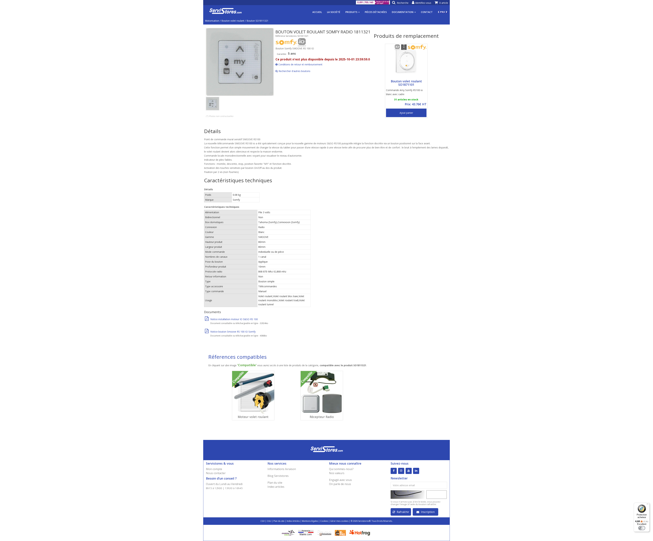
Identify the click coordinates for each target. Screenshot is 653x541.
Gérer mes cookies (339, 521)
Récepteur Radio (322, 417)
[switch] (641, 528)
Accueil (317, 12)
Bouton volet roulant (232, 20)
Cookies (324, 521)
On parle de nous (340, 484)
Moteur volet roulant (253, 417)
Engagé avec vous (340, 480)
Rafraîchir (403, 512)
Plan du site (274, 483)
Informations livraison (281, 469)
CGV (263, 521)
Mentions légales (310, 521)
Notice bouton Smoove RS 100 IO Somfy (233, 331)
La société (333, 12)
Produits (351, 12)
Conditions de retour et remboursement (300, 64)
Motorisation (212, 20)
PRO (442, 12)
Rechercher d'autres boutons (294, 71)
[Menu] (648, 505)
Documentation (403, 12)
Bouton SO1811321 (257, 20)
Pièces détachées (376, 12)
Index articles (275, 487)
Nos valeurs (336, 473)
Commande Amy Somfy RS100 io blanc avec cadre (404, 92)
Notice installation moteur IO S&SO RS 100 (234, 319)
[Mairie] (306, 532)
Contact (427, 12)
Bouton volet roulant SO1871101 (406, 83)
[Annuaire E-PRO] (340, 532)
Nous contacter (216, 473)
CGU (269, 521)
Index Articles (293, 521)
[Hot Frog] (360, 532)
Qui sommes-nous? (341, 469)
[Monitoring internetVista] (288, 532)
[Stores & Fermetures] (324, 532)
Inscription (428, 512)
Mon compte (214, 469)
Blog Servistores (278, 476)
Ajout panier (406, 112)
